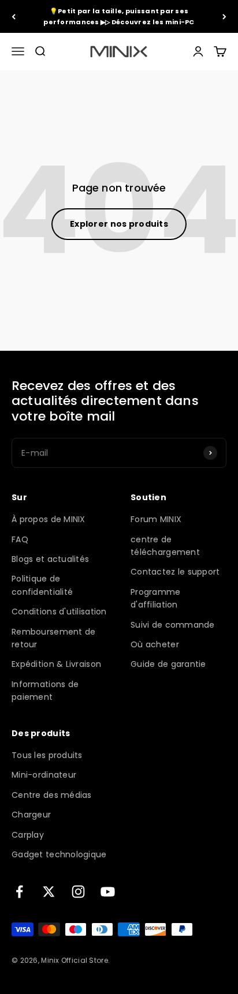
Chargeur (31, 814)
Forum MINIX (156, 519)
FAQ (20, 539)
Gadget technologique (59, 854)
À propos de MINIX (48, 519)
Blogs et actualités (50, 559)
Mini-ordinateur (44, 775)
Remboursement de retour (53, 638)
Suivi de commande (173, 625)
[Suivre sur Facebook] (19, 891)
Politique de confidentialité (42, 585)
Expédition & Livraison (56, 664)
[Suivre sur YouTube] (108, 891)
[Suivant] (224, 16)
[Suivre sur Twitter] (49, 891)
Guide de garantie (168, 664)
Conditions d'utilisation (59, 611)
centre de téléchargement (165, 546)
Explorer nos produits (119, 224)
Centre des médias (52, 795)
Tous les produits (47, 755)
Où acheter (155, 644)
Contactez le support (175, 571)
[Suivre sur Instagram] (78, 891)
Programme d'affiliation (156, 598)
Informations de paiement (45, 690)
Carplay (28, 835)
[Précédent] (14, 16)
